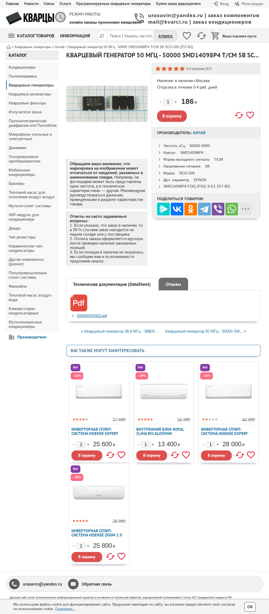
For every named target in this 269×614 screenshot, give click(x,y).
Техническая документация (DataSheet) (112, 284)
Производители (31, 336)
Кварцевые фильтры (27, 103)
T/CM (218, 159)
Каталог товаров (35, 36)
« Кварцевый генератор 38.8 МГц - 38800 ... (120, 331)
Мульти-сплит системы (30, 206)
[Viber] (218, 209)
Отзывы (173, 284)
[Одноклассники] (190, 209)
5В (207, 166)
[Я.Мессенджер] (163, 209)
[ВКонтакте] (177, 209)
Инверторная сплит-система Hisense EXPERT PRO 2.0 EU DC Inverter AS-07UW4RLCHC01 (96, 435)
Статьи (49, 3)
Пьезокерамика (23, 76)
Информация (75, 36)
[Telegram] (204, 209)
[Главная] (9, 47)
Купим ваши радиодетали (178, 3)
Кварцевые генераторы (31, 85)
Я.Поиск (165, 36)
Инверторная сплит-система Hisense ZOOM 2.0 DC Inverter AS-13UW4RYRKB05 (96, 537)
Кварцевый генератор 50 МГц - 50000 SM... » (205, 331)
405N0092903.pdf (92, 315)
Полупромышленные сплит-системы (28, 275)
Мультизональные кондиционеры (25, 324)
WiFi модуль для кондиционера (24, 216)
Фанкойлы (18, 286)
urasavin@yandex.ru (42, 584)
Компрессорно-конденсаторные (24, 310)
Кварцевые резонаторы (30, 94)
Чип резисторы (22, 237)
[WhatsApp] (231, 209)
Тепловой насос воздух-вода (30, 297)
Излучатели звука (25, 112)
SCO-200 (187, 173)
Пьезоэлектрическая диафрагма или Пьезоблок (33, 123)
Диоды (15, 228)
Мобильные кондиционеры (22, 172)
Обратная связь (97, 584)
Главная (12, 3)
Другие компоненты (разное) (26, 261)
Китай (199, 133)
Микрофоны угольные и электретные (30, 136)
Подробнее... (65, 609)
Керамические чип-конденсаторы (26, 248)
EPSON (200, 180)
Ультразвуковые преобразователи (24, 158)
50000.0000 (200, 146)
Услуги (65, 3)
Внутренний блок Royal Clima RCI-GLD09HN (160, 431)
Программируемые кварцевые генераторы (113, 3)
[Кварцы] (30, 18)
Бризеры (16, 183)
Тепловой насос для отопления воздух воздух (32, 194)
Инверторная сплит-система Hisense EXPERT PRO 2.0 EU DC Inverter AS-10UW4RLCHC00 (226, 435)
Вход (224, 4)
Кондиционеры (22, 67)
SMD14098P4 (191, 152)
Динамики (17, 147)
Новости (31, 3)
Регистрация (252, 4)
